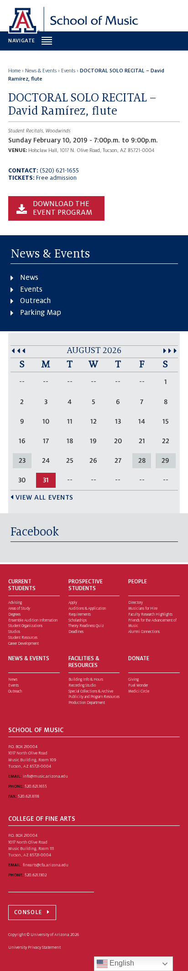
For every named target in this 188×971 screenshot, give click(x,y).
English (121, 963)
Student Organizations (25, 626)
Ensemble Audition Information (32, 620)
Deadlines (76, 632)
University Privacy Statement (34, 947)
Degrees (14, 614)
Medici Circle (138, 691)
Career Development (23, 644)
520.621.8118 (28, 796)
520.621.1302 (36, 875)
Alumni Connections (144, 632)
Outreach (35, 301)
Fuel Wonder (138, 685)
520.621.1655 (36, 786)
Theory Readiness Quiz (86, 626)
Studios (14, 632)
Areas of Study (19, 609)
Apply (72, 603)
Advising (15, 603)
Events (31, 289)
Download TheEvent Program (62, 208)
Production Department (86, 703)
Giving (133, 680)
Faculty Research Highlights (150, 614)
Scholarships (77, 620)
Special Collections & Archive (90, 691)
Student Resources (22, 638)
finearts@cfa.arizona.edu (45, 865)
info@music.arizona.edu (45, 776)
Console (28, 912)
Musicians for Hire (142, 609)
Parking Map (40, 312)
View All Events (44, 497)
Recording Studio (82, 685)
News (29, 277)
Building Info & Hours (85, 680)
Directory (135, 603)
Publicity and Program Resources (94, 697)
